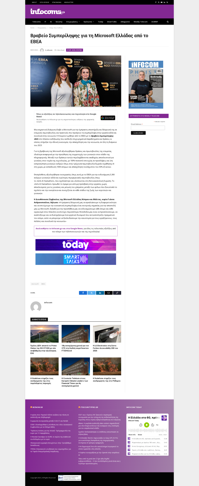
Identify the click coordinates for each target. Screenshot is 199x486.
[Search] (167, 21)
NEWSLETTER (68, 2)
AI (51, 21)
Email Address (137, 124)
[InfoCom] (47, 11)
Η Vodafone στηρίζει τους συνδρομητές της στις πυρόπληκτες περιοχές (41, 381)
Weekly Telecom (141, 21)
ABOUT (34, 2)
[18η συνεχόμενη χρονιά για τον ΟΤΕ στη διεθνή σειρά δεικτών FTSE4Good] (76, 334)
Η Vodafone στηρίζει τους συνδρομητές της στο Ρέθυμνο (106, 379)
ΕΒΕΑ (43, 284)
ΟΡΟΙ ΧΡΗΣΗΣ (44, 2)
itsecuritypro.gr (89, 407)
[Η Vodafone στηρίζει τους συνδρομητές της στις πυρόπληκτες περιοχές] (44, 366)
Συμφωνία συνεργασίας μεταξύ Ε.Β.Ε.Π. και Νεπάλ (49, 421)
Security (59, 21)
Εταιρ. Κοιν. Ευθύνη (74, 50)
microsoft (35, 284)
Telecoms (36, 21)
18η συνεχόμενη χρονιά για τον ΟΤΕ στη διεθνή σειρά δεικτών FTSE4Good (75, 348)
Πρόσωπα (88, 21)
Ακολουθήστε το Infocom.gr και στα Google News (59, 228)
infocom (49, 50)
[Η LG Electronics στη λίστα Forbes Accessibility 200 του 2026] (107, 334)
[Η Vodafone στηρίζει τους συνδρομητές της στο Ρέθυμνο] (107, 366)
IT (45, 21)
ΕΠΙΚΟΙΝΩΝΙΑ (56, 2)
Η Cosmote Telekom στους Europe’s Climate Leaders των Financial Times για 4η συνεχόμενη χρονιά (75, 382)
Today (100, 21)
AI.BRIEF (154, 21)
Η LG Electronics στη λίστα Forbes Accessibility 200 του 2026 (105, 348)
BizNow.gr (38, 407)
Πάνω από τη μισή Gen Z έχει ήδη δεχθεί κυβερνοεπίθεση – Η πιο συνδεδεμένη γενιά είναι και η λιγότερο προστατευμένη (99, 461)
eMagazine (125, 21)
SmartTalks (112, 21)
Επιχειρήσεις (72, 21)
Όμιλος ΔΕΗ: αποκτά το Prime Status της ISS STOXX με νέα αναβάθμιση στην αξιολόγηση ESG (43, 349)
